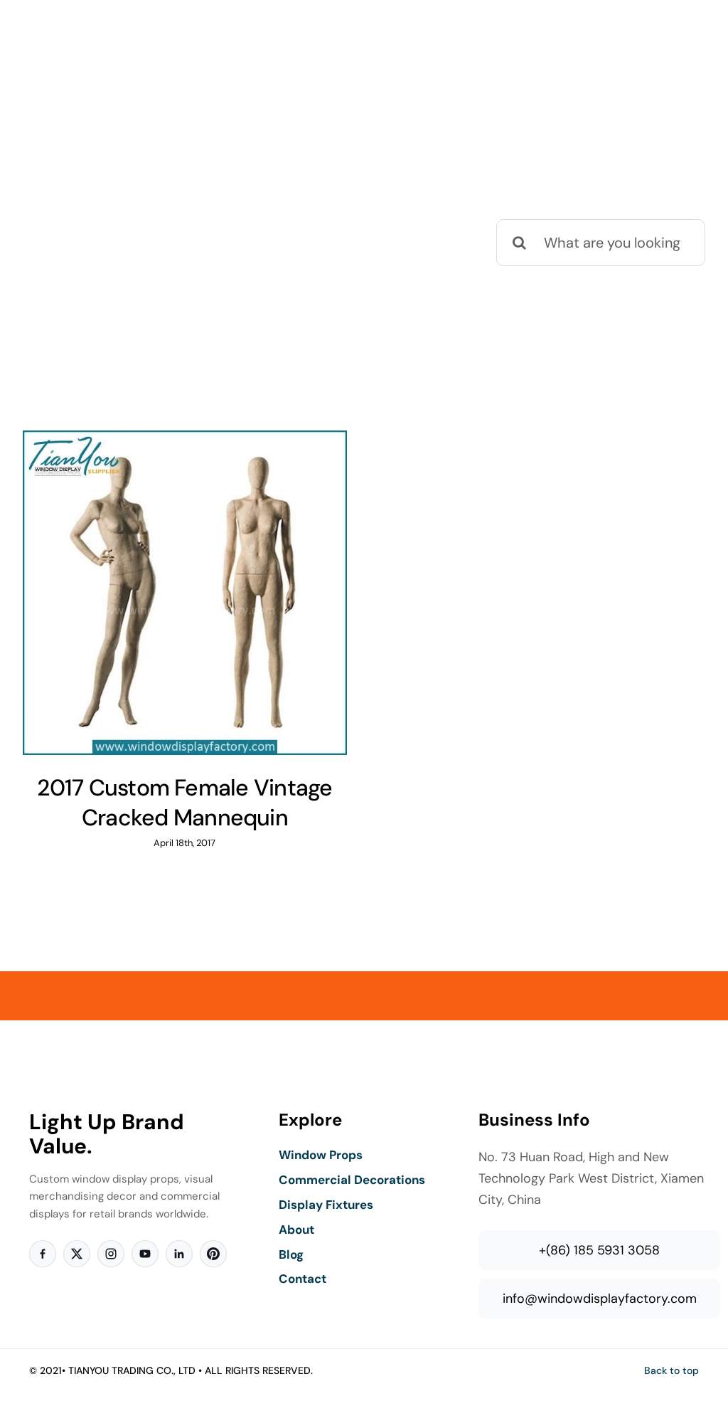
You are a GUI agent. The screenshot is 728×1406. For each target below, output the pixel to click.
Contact (302, 1278)
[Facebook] (42, 1253)
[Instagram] (110, 1253)
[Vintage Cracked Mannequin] (185, 592)
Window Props (321, 1155)
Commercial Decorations (352, 1180)
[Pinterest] (213, 1253)
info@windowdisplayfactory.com (600, 1298)
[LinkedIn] (179, 1253)
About (296, 1229)
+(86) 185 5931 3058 (599, 1250)
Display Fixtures (326, 1204)
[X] (76, 1253)
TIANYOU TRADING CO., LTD (132, 1370)
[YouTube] (145, 1253)
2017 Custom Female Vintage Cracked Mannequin (184, 802)
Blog (291, 1254)
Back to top (671, 1370)
